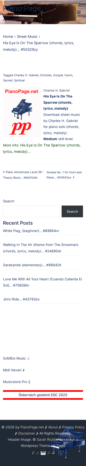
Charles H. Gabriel (26, 75)
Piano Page (22, 8)
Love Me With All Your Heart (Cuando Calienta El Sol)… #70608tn (42, 282)
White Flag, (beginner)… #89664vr (31, 231)
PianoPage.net (32, 427)
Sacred (7, 80)
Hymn (68, 75)
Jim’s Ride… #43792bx (21, 299)
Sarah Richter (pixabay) (56, 439)
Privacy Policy (73, 427)
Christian (46, 75)
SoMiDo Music (15, 358)
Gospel (58, 75)
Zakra (60, 446)
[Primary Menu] (79, 12)
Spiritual (19, 80)
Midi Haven (12, 370)
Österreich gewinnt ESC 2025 (43, 395)
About (53, 427)
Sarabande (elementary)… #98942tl (32, 265)
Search (8, 201)
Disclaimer (26, 433)
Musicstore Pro (15, 382)
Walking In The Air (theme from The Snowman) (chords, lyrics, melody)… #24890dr (40, 248)
